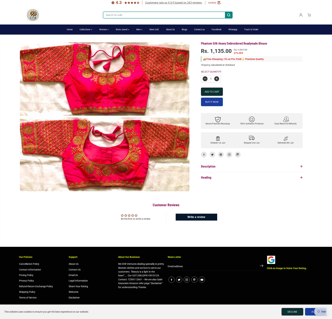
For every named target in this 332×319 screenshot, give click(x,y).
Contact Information (30, 269)
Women (103, 29)
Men (138, 29)
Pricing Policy (26, 275)
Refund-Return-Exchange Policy (36, 286)
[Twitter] (212, 155)
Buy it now (211, 102)
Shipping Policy (27, 292)
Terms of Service (27, 297)
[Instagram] (229, 155)
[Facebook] (204, 155)
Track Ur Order (251, 29)
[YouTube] (202, 279)
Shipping (205, 65)
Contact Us (75, 269)
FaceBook (217, 29)
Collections (85, 29)
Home (70, 29)
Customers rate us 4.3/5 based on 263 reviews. (173, 2)
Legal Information (78, 280)
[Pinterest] (221, 155)
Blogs (184, 29)
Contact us (199, 29)
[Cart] (309, 15)
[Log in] (301, 15)
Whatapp (232, 29)
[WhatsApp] (238, 155)
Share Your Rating (78, 286)
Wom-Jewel (122, 29)
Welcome (73, 292)
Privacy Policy (26, 280)
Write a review (196, 217)
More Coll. (154, 29)
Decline (292, 311)
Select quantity (211, 71)
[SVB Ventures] (33, 15)
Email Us (73, 275)
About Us (170, 29)
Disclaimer (74, 297)
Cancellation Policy (29, 264)
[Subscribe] (261, 266)
